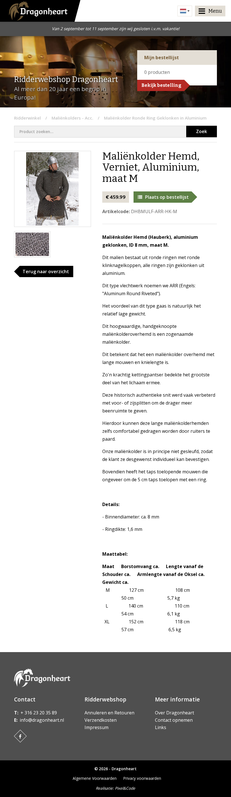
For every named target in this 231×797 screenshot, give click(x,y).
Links (160, 727)
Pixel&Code (125, 788)
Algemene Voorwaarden (95, 778)
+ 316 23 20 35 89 (39, 713)
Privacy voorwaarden (142, 778)
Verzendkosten (101, 720)
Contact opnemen (174, 720)
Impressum (96, 727)
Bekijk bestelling (161, 85)
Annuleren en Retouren (109, 713)
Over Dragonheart (174, 713)
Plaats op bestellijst (167, 197)
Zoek (201, 131)
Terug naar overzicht (46, 271)
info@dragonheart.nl (42, 720)
